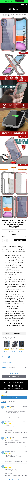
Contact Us (11, 382)
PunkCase (14, 228)
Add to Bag (20, 240)
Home (3, 14)
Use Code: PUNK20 (19, 1)
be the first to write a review (14, 376)
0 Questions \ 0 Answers (7, 362)
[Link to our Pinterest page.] (19, 386)
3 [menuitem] (15, 479)
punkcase (22, 388)
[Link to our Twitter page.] (12, 386)
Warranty (21, 384)
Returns (17, 382)
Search (5, 382)
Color (14, 234)
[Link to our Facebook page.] (9, 386)
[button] (7, 417)
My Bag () (24, 4)
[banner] (14, 9)
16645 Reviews (10, 395)
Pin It (20, 334)
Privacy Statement (13, 384)
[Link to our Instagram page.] (16, 386)
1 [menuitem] (12, 479)
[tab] (4, 368)
